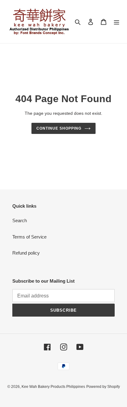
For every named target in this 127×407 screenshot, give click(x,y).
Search (19, 220)
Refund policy (26, 252)
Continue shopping (58, 128)
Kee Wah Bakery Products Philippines (53, 386)
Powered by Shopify (103, 386)
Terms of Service (29, 236)
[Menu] (116, 21)
